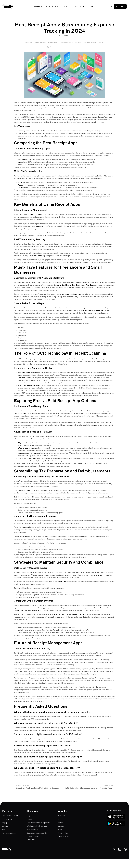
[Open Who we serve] (57, 6)
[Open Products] (41, 6)
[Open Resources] (84, 6)
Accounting (63, 35)
